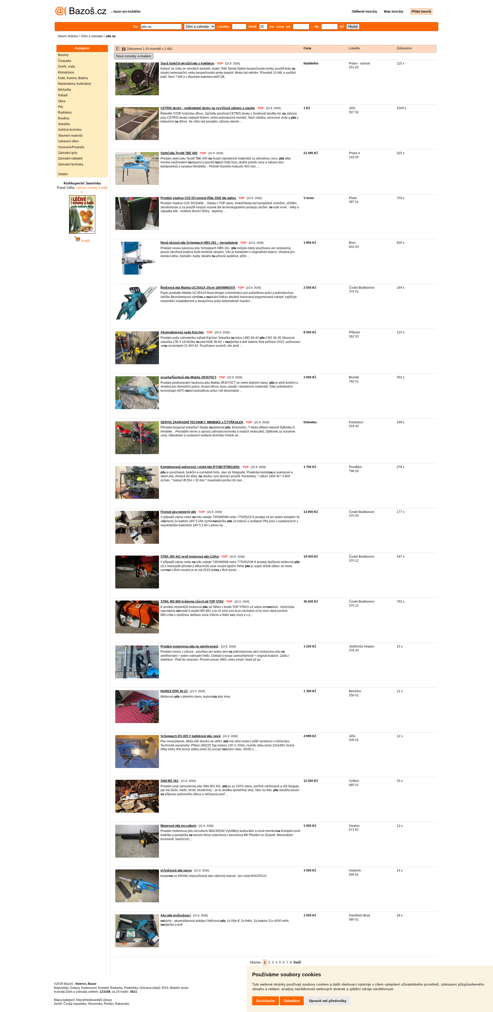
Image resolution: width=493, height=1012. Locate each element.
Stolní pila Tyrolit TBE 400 (178, 153)
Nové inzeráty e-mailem (133, 56)
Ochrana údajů (149, 988)
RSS (165, 988)
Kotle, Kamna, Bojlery (73, 78)
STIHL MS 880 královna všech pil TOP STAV (192, 601)
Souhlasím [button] (265, 1001)
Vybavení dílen (68, 141)
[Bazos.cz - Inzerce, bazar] (80, 14)
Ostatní (63, 174)
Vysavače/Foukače (71, 147)
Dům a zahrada (92, 36)
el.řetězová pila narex (176, 870)
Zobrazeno (404, 48)
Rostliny (63, 118)
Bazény (63, 55)
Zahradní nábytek (70, 158)
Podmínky (131, 988)
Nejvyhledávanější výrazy (94, 1000)
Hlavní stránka (68, 36)
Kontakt (103, 988)
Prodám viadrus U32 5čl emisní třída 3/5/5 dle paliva (198, 198)
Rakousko (122, 1004)
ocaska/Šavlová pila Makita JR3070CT (188, 377)
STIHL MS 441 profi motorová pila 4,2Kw (189, 556)
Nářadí (63, 95)
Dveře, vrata (66, 66)
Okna (61, 101)
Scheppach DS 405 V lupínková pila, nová (190, 736)
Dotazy (75, 988)
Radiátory (65, 112)
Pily (60, 107)
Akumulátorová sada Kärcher (182, 332)
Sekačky (64, 124)
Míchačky (64, 89)
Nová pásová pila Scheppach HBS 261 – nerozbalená (199, 243)
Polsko (108, 1004)
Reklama (116, 988)
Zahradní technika (70, 164)
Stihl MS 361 (169, 781)
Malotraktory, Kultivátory (74, 84)
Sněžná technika (69, 130)
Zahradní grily (67, 153)
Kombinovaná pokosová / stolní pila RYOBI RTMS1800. (200, 467)
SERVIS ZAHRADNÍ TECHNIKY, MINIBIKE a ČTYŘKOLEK (201, 422)
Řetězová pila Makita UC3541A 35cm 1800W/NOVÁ (197, 287)
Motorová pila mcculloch (178, 826)
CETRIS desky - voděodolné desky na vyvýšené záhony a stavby (207, 108)
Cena (307, 48)
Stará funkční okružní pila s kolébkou (187, 63)
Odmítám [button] (292, 1001)
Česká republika (74, 1004)
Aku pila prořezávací (175, 915)
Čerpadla (64, 61)
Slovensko (95, 1004)
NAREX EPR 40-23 (174, 691)
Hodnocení (89, 988)
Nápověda (61, 988)
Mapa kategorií (64, 1000)
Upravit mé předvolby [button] (327, 1001)
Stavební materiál (70, 135)
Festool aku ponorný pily (178, 512)
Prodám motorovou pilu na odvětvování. (189, 646)
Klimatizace (66, 72)
